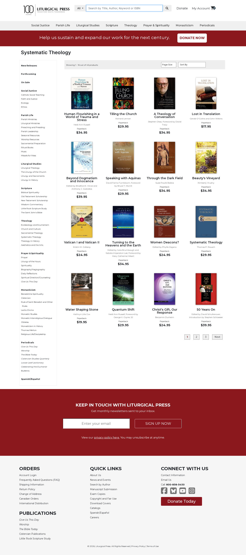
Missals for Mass (28, 155)
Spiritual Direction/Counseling (35, 277)
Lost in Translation (206, 114)
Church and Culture (30, 229)
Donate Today (181, 501)
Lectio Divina (27, 310)
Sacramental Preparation (33, 143)
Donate (182, 8)
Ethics (24, 107)
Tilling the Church (123, 114)
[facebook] (164, 492)
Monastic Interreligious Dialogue (36, 318)
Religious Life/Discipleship (33, 334)
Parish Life (63, 25)
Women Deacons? (164, 242)
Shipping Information (31, 484)
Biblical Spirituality (30, 192)
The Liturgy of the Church (33, 172)
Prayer (24, 257)
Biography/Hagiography (33, 269)
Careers (94, 517)
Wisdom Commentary (32, 204)
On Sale (25, 82)
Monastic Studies (29, 314)
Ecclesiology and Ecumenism (35, 225)
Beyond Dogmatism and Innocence (81, 179)
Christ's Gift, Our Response (164, 311)
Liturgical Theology (30, 168)
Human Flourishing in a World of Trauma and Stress (82, 117)
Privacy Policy (138, 546)
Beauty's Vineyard (206, 178)
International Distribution (33, 503)
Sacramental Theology (32, 233)
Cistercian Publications (32, 533)
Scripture (112, 25)
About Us (95, 475)
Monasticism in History (32, 326)
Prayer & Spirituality (156, 25)
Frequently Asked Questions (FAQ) (39, 479)
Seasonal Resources (30, 135)
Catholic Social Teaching (32, 95)
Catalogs (95, 508)
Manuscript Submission (103, 489)
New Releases (29, 65)
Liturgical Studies (88, 25)
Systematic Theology (31, 237)
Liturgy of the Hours (30, 261)
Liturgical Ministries (30, 123)
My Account (201, 8)
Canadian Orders (28, 498)
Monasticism (184, 25)
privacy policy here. (107, 437)
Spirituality (26, 265)
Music (24, 151)
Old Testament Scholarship (34, 196)
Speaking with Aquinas (123, 178)
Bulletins (25, 370)
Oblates (25, 322)
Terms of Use (153, 546)
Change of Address (30, 493)
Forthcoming (28, 74)
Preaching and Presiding (33, 127)
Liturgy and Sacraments (33, 176)
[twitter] (173, 492)
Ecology (25, 103)
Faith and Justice (29, 99)
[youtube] (182, 492)
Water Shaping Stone (81, 309)
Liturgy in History (29, 180)
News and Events (100, 479)
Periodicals (207, 25)
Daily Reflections (29, 273)
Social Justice (40, 25)
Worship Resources (30, 139)
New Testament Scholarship (34, 200)
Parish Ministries (29, 119)
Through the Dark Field (165, 178)
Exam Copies (97, 493)
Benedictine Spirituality (32, 294)
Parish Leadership (29, 131)
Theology (130, 25)
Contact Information (173, 475)
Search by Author (100, 484)
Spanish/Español (30, 379)
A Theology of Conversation (164, 115)
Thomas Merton (28, 330)
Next (217, 336)
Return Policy (27, 489)
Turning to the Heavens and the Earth (123, 244)
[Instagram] (192, 492)
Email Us (166, 479)
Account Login (27, 475)
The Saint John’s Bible (31, 212)
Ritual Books (27, 147)
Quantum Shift (123, 309)
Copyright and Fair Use (103, 498)
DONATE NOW (192, 38)
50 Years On (206, 309)
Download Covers (100, 503)
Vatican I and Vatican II (81, 242)
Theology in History (30, 241)
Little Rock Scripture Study (34, 208)
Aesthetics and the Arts (32, 245)
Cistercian (26, 298)
